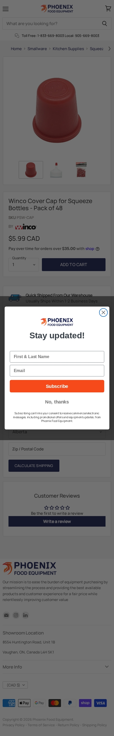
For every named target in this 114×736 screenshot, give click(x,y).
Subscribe (57, 386)
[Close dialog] (103, 312)
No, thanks (57, 402)
